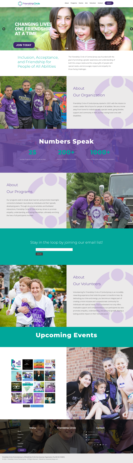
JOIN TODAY (24, 45)
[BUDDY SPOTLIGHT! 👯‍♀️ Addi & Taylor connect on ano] (39, 376)
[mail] (106, 444)
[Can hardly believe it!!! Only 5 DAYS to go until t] (16, 398)
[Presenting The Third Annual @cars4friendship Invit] (39, 364)
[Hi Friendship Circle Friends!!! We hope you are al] (50, 364)
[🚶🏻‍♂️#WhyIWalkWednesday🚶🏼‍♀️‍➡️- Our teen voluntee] (50, 387)
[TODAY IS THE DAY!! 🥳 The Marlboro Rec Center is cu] (16, 387)
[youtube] (100, 444)
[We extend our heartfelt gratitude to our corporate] (27, 398)
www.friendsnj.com (92, 437)
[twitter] (97, 444)
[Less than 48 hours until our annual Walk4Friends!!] (27, 387)
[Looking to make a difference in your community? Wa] (16, 364)
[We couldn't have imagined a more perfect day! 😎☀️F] (50, 376)
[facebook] (94, 444)
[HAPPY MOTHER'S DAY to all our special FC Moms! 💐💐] (50, 398)
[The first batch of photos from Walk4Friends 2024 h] (27, 376)
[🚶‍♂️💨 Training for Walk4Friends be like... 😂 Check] (39, 398)
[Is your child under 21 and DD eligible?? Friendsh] (16, 376)
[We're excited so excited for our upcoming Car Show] (27, 364)
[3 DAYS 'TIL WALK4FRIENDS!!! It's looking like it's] (39, 387)
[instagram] (103, 444)
